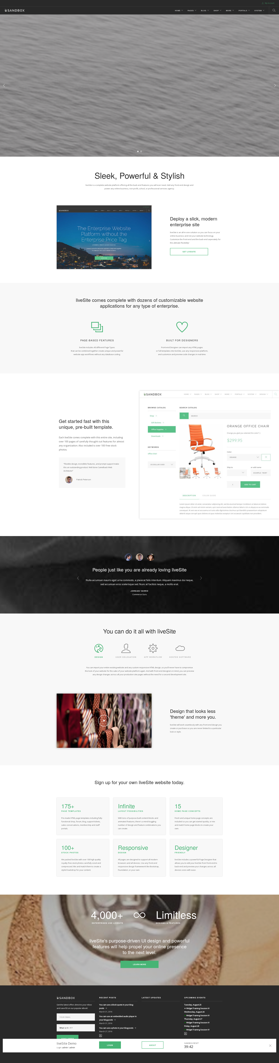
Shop (216, 10)
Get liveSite (189, 251)
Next (275, 85)
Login (110, 1045)
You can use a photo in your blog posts (116, 1028)
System (258, 10)
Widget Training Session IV (198, 1008)
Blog (203, 10)
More (228, 10)
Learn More (139, 964)
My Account (269, 3)
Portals (243, 10)
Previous (4, 85)
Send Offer (67, 1038)
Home (177, 10)
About (152, 1045)
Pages (191, 10)
